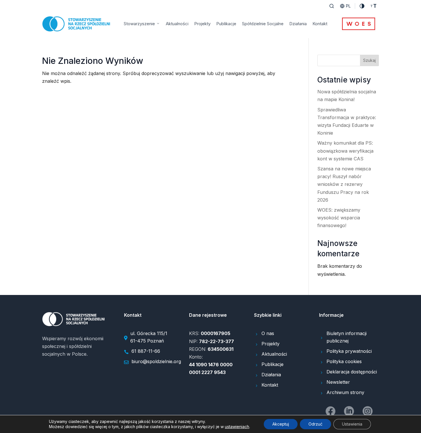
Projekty (202, 23)
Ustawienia (352, 424)
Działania (298, 23)
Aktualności (177, 23)
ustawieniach (237, 426)
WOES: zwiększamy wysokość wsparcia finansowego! (338, 217)
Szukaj (369, 60)
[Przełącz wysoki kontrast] (362, 6)
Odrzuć (315, 424)
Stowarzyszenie (139, 23)
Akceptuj (280, 424)
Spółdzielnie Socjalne (263, 23)
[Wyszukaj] (331, 6)
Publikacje (226, 23)
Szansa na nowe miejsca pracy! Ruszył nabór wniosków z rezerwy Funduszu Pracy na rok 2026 (344, 184)
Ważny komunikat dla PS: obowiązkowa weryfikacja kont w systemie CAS (345, 150)
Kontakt (319, 23)
